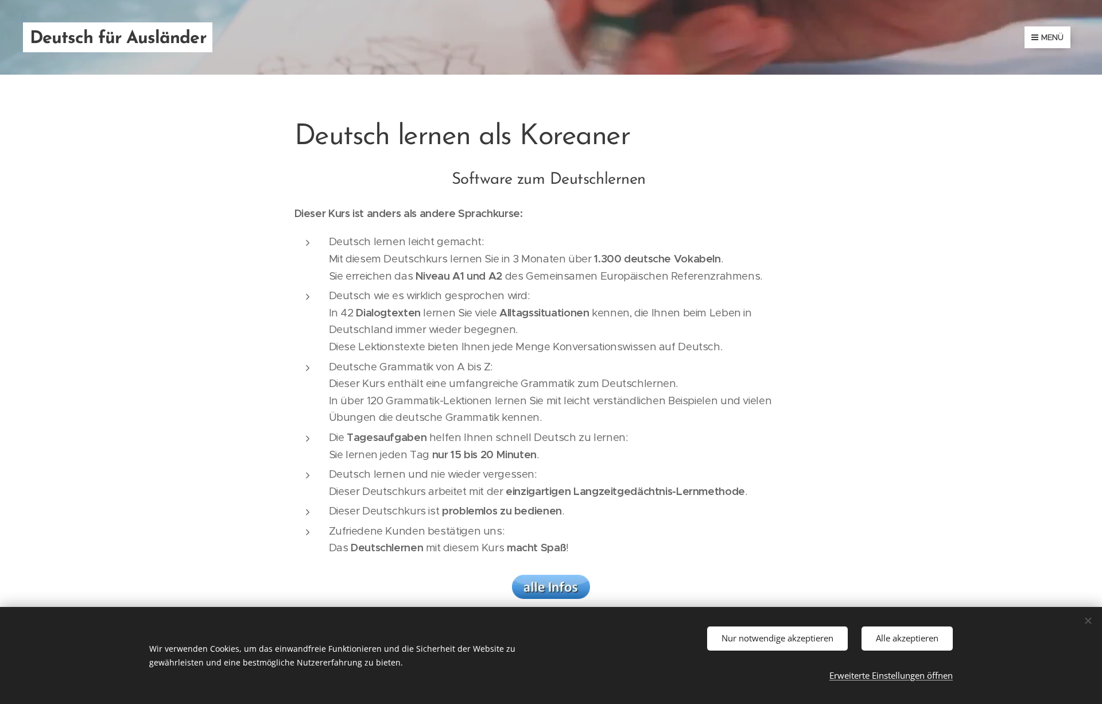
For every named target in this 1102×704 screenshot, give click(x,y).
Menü (1052, 37)
